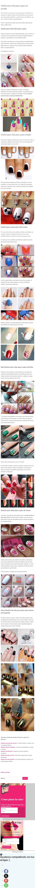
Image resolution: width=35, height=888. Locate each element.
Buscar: (3, 778)
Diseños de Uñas (5, 772)
